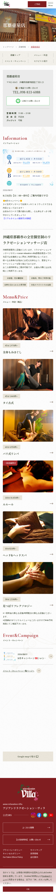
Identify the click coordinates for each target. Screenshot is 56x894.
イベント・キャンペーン (15, 61)
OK (28, 889)
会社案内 (34, 857)
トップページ (8, 47)
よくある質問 (28, 827)
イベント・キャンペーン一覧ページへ (18, 670)
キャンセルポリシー (11, 853)
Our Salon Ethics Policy (13, 857)
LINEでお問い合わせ (31, 100)
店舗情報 (22, 47)
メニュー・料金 (40, 55)
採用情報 (34, 853)
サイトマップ (36, 850)
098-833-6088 (26, 92)
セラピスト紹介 (40, 61)
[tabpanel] (28, 25)
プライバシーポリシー (12, 850)
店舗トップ (15, 55)
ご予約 (37, 4)
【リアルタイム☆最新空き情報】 (17, 218)
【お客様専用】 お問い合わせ (28, 839)
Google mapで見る (26, 756)
